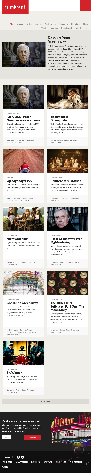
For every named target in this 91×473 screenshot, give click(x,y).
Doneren (35, 462)
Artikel (29, 24)
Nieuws (86, 24)
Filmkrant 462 (12, 142)
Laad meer (45, 401)
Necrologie (75, 24)
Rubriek (78, 28)
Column (38, 24)
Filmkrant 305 (55, 200)
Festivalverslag (51, 24)
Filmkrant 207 (12, 392)
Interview (64, 24)
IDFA (20, 142)
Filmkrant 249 (55, 332)
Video (87, 28)
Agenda (20, 24)
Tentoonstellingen (13, 334)
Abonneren (7, 462)
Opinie (44, 28)
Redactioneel (66, 28)
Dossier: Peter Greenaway (25, 140)
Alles (12, 24)
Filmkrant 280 (33, 332)
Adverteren (22, 462)
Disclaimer (61, 462)
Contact (48, 462)
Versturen (32, 438)
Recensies (54, 28)
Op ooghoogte (24, 200)
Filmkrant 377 (55, 142)
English (5, 467)
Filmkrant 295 (12, 264)
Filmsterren (76, 462)
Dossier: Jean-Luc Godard (23, 330)
